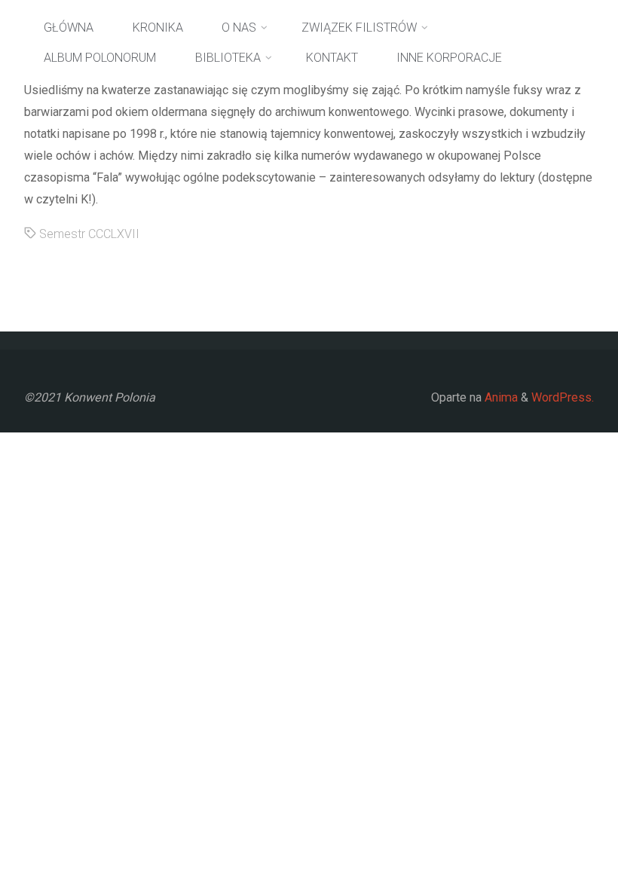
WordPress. (562, 397)
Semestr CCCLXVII (89, 234)
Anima (500, 397)
